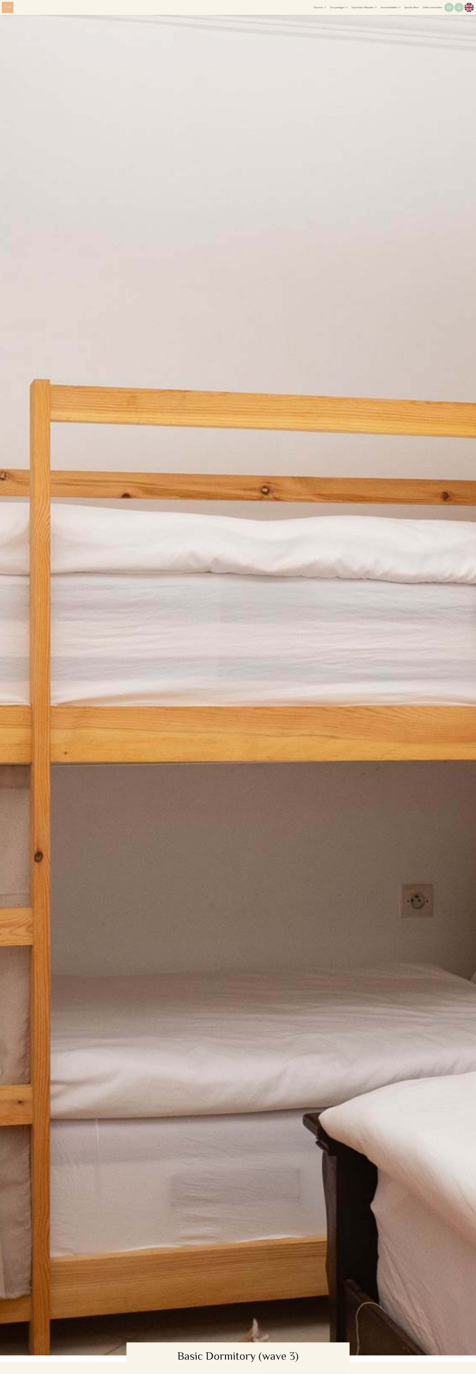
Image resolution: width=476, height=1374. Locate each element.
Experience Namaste (363, 7)
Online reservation (432, 7)
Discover (319, 7)
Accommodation (389, 7)
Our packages (337, 7)
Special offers (411, 7)
